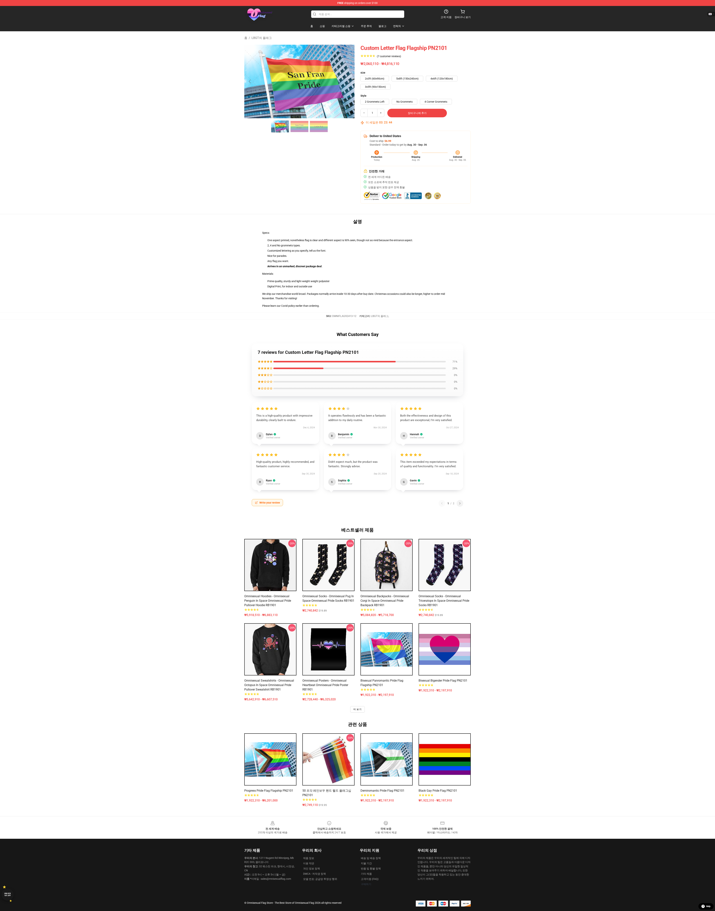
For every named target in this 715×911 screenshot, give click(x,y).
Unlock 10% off (7, 894)
